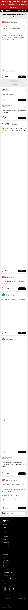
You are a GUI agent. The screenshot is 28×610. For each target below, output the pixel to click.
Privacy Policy (5, 600)
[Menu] (26, 10)
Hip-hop (14, 70)
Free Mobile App (7, 563)
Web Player (6, 560)
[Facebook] (13, 589)
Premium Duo (6, 575)
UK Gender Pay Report (7, 607)
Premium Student (7, 581)
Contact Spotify (7, 566)
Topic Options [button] (14, 81)
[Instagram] (5, 589)
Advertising (6, 545)
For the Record (6, 533)
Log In (22, 10)
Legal (4, 598)
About (4, 527)
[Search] (19, 10)
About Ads (5, 603)
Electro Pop (9, 70)
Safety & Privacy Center (10, 598)
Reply (22, 76)
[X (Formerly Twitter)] (9, 589)
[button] (26, 22)
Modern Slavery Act (6, 605)
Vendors (5, 550)
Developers (6, 542)
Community (7, 11)
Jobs (4, 530)
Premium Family (7, 578)
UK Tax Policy (13, 605)
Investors (5, 548)
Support (5, 557)
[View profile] (3, 21)
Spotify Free (6, 583)
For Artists (5, 539)
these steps (17, 6)
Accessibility (10, 603)
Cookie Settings (12, 600)
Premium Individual (7, 572)
